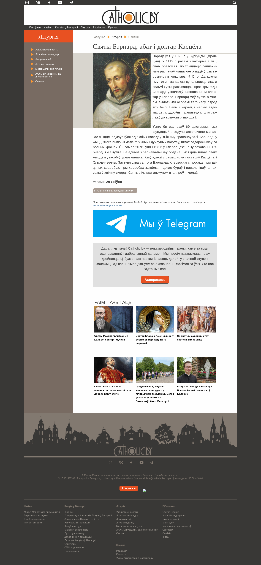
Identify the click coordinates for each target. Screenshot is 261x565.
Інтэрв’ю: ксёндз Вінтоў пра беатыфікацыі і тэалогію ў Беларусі (194, 390)
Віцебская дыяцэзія (34, 519)
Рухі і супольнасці (74, 533)
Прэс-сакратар (72, 551)
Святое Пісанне (170, 512)
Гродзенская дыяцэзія (36, 515)
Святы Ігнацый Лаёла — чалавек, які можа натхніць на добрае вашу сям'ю (113, 390)
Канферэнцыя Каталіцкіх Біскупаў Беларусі (88, 515)
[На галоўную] (130, 15)
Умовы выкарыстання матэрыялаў (134, 558)
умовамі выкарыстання (107, 205)
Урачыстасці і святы (46, 49)
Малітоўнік (168, 522)
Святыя (39, 81)
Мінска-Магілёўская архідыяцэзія (42, 512)
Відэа (165, 537)
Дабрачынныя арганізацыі (78, 537)
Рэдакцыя (121, 551)
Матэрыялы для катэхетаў (176, 526)
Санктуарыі (70, 544)
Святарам (167, 529)
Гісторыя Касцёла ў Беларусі (80, 540)
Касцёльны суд (72, 526)
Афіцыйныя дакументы (174, 515)
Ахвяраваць (155, 280)
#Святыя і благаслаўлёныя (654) (115, 190)
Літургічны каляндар (47, 54)
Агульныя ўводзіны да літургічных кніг (48, 75)
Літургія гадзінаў (44, 64)
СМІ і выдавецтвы (74, 547)
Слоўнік (166, 533)
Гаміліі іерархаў (170, 519)
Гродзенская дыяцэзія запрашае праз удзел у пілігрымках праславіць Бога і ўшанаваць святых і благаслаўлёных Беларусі (155, 394)
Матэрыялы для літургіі (48, 68)
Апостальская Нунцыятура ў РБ (81, 519)
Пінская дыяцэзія (33, 522)
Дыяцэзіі (69, 512)
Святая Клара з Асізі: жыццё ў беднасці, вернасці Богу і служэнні (155, 339)
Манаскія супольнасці (76, 529)
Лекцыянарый (43, 59)
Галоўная (35, 27)
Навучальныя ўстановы (77, 522)
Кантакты (121, 554)
